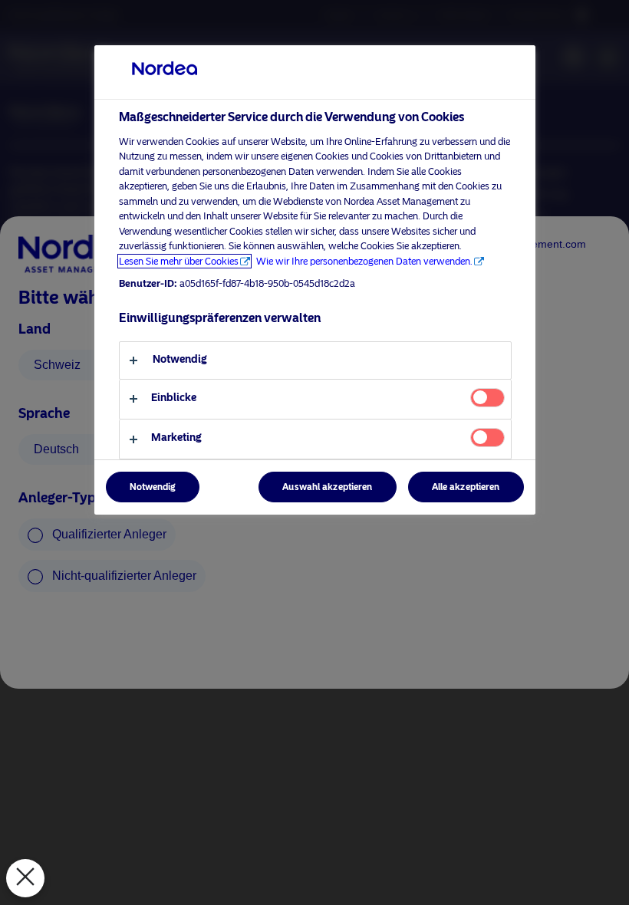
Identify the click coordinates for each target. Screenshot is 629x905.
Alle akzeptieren (466, 487)
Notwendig (153, 487)
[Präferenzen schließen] (25, 878)
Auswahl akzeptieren (327, 487)
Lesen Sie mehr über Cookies (179, 261)
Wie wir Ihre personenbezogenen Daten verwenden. (364, 261)
